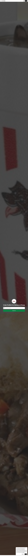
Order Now (14, 310)
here (23, 552)
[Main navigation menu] (1, 1)
